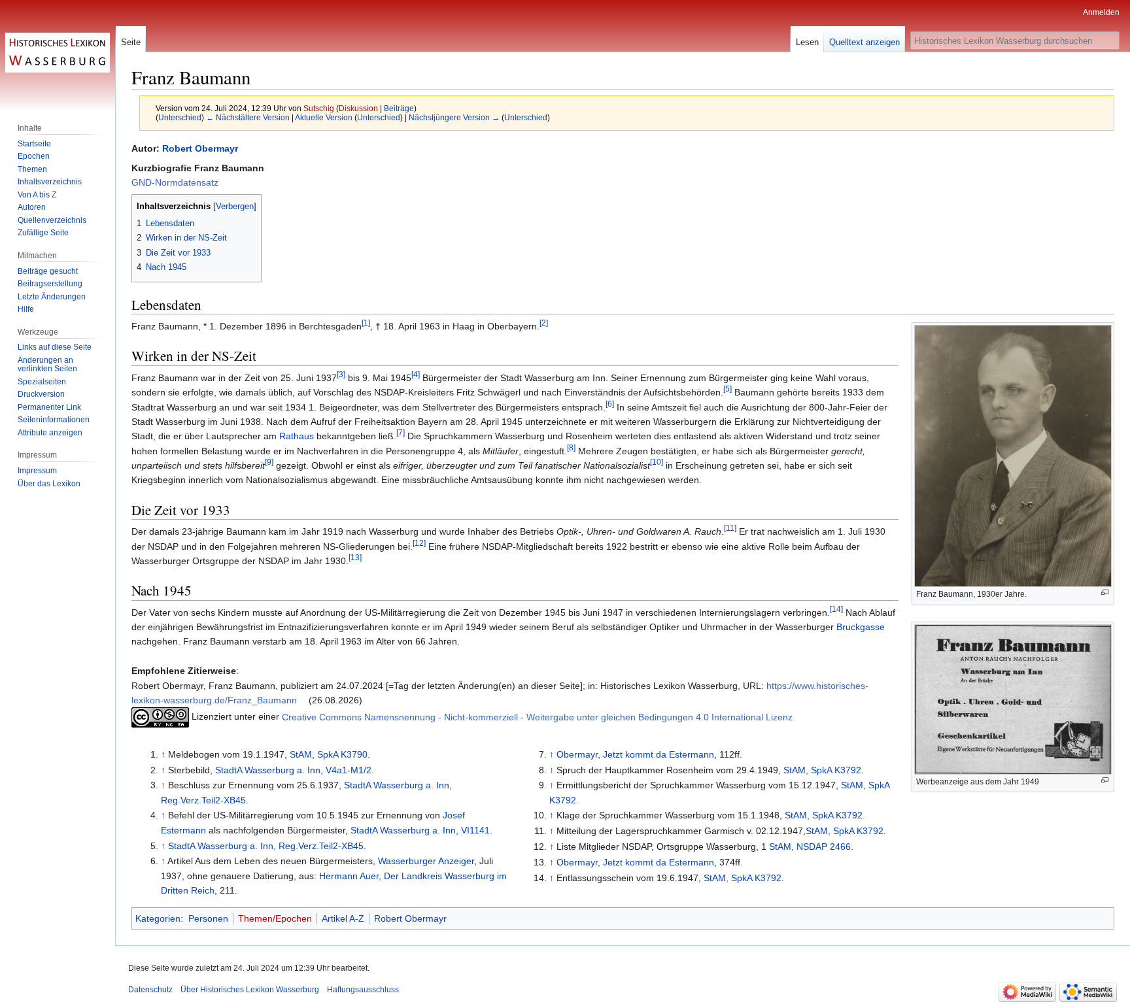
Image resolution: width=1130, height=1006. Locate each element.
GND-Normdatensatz (174, 182)
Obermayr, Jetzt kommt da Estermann (635, 754)
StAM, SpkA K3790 (329, 754)
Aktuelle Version (323, 117)
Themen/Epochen (275, 918)
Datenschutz (150, 989)
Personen (208, 918)
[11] (730, 528)
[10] (656, 462)
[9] (269, 462)
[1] (366, 322)
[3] (341, 374)
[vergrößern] (1105, 592)
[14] (836, 609)
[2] (543, 322)
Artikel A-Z (343, 918)
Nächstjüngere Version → (454, 117)
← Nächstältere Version (248, 117)
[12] (419, 543)
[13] (355, 557)
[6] (610, 403)
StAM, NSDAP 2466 (810, 846)
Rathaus (296, 436)
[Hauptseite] (57, 52)
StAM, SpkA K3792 (822, 770)
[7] (400, 433)
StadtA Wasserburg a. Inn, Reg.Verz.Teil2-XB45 (266, 846)
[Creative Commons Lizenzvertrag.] (160, 717)
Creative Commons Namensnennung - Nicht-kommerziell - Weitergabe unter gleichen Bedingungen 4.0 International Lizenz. (538, 717)
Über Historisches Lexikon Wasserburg (249, 989)
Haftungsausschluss (363, 989)
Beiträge (399, 108)
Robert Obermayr (200, 148)
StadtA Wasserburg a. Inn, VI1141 (420, 830)
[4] (415, 374)
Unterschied (179, 117)
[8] (571, 447)
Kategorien (157, 918)
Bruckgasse (860, 627)
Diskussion (358, 108)
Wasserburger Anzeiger (426, 861)
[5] (727, 388)
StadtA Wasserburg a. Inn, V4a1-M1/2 (293, 770)
